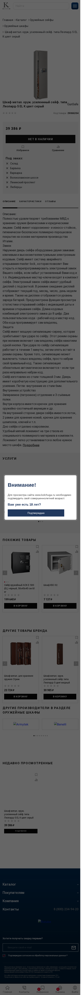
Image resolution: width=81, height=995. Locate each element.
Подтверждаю (36, 512)
